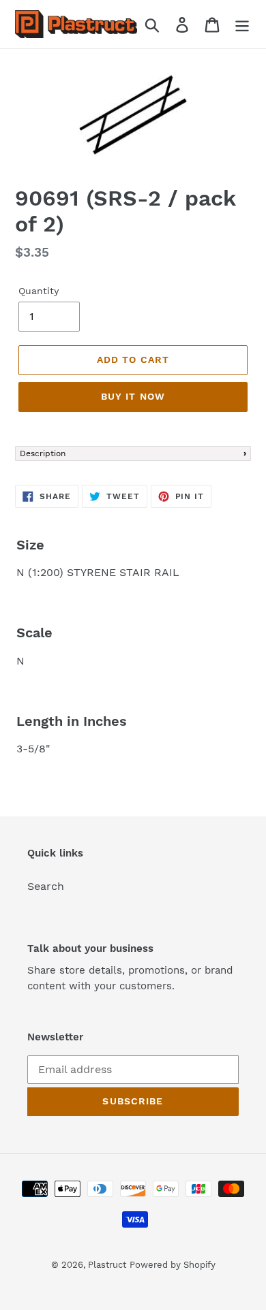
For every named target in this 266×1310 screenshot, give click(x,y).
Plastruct (107, 1265)
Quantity (38, 290)
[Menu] (242, 24)
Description (42, 453)
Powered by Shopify (173, 1265)
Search (45, 886)
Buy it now (133, 396)
